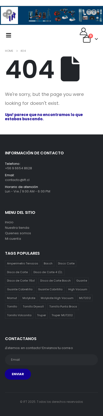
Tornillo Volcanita (19, 315)
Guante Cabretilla (19, 289)
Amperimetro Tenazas (22, 263)
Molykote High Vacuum (57, 298)
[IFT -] (26, 35)
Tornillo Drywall (33, 306)
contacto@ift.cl (17, 180)
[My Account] (83, 31)
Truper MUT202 (62, 315)
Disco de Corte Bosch (55, 281)
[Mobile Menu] (8, 35)
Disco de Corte (17, 272)
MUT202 (84, 298)
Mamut (12, 298)
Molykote (28, 298)
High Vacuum (78, 289)
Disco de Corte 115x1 (21, 281)
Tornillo (12, 306)
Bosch (48, 263)
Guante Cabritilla (50, 289)
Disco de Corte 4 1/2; (48, 272)
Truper (41, 315)
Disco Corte (66, 263)
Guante (81, 281)
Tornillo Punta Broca (63, 306)
